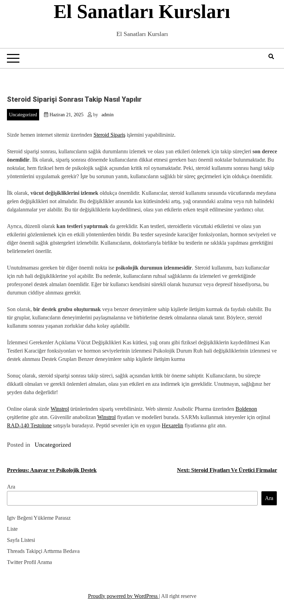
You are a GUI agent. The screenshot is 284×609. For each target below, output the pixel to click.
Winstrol (60, 409)
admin (107, 114)
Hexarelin (172, 425)
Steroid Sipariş (109, 135)
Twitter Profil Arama (29, 562)
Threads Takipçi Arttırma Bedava (43, 551)
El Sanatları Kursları (142, 11)
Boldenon (246, 409)
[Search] (271, 57)
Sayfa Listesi (21, 540)
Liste (12, 529)
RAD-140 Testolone (29, 425)
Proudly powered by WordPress (123, 596)
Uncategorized (23, 114)
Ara (11, 487)
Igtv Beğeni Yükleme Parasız (39, 518)
